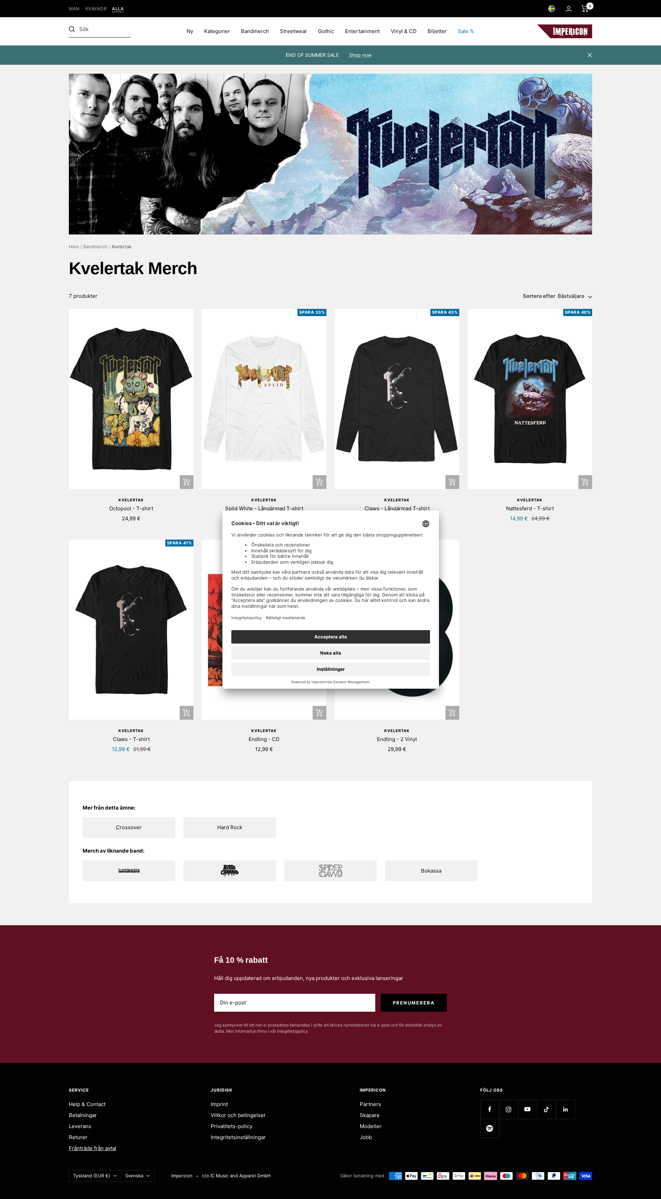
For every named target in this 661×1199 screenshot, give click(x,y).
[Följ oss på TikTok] (546, 1109)
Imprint (219, 1104)
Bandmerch (255, 31)
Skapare (370, 1115)
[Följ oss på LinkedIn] (565, 1109)
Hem (74, 246)
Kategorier (217, 31)
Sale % (466, 31)
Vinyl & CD (404, 31)
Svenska (134, 1175)
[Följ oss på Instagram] (508, 1109)
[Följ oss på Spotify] (489, 1128)
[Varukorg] (585, 8)
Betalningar (83, 1115)
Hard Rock (229, 827)
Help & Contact (87, 1104)
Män (74, 8)
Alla (118, 8)
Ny (190, 31)
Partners (370, 1104)
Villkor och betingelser (238, 1115)
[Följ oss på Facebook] (489, 1109)
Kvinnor (96, 8)
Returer (78, 1137)
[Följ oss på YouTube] (527, 1109)
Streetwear (293, 31)
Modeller (370, 1126)
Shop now (360, 55)
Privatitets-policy (231, 1126)
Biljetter (437, 31)
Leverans (80, 1126)
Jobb (366, 1137)
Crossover (128, 827)
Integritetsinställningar (238, 1137)
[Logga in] (569, 9)
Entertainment (362, 31)
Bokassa (431, 870)
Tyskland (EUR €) (91, 1175)
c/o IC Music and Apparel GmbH (236, 1175)
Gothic (326, 31)
